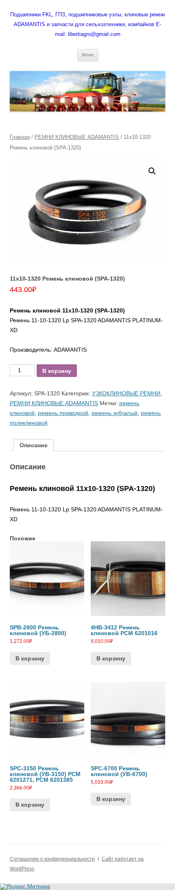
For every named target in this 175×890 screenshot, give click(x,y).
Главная (20, 137)
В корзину (56, 371)
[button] (152, 171)
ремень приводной (63, 413)
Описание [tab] (34, 445)
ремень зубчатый (115, 413)
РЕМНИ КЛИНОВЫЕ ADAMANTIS (77, 137)
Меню (88, 54)
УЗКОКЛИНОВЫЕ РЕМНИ (126, 393)
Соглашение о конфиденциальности (52, 859)
